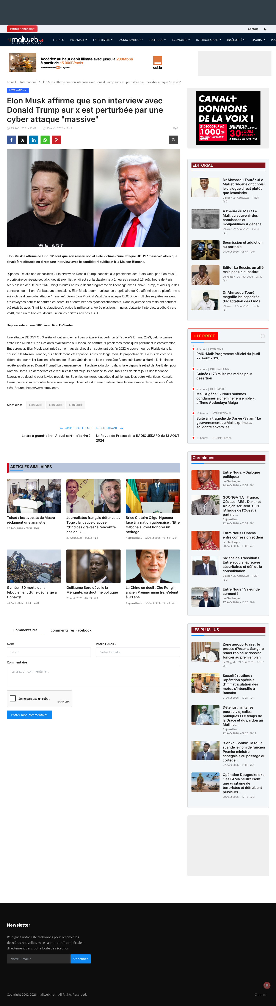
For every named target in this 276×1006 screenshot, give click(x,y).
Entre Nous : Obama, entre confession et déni (243, 535)
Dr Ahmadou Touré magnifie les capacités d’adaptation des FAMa (241, 296)
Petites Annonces (21, 29)
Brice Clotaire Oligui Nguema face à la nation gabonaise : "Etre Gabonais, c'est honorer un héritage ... (153, 524)
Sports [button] (257, 40)
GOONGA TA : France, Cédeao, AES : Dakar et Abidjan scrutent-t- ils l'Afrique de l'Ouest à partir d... (242, 506)
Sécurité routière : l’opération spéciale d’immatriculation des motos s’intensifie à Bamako (240, 684)
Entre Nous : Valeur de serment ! (241, 591)
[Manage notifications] (266, 985)
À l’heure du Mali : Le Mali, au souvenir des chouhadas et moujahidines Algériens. (243, 217)
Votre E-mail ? (106, 644)
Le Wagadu (230, 662)
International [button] (207, 40)
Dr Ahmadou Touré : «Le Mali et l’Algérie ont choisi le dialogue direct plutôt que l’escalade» (244, 186)
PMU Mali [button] (77, 40)
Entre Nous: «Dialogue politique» (241, 474)
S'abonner (80, 959)
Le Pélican (229, 276)
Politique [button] (156, 40)
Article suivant (107, 428)
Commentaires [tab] (25, 630)
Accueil (11, 82)
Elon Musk (35, 405)
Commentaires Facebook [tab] (70, 630)
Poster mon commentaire (29, 715)
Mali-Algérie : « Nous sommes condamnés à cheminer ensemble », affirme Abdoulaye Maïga (226, 398)
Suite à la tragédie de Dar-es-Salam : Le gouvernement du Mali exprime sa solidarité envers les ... (228, 422)
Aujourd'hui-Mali (134, 538)
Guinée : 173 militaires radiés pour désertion (224, 376)
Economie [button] (179, 40)
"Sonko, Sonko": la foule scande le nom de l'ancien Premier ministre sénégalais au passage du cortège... (244, 751)
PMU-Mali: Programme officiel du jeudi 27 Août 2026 (228, 356)
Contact (253, 29)
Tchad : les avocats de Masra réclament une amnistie (31, 519)
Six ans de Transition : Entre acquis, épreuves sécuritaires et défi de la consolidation (242, 564)
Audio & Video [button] (129, 40)
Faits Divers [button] (101, 40)
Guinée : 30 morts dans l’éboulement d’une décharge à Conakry (32, 592)
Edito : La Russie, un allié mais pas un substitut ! (243, 269)
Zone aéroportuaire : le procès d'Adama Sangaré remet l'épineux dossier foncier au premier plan (243, 650)
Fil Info (58, 40)
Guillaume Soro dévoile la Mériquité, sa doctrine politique (92, 589)
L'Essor (227, 197)
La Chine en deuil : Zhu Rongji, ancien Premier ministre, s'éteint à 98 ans (152, 592)
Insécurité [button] (234, 40)
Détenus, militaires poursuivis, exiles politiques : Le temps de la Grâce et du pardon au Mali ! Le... (243, 716)
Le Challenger (231, 481)
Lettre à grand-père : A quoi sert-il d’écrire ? (56, 436)
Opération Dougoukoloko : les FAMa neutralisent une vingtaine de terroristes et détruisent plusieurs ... (244, 783)
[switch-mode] (266, 28)
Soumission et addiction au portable (243, 244)
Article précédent (78, 428)
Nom (10, 644)
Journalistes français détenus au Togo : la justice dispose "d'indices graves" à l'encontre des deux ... (93, 524)
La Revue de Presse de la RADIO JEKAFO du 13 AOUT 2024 (137, 438)
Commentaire (17, 662)
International (28, 82)
